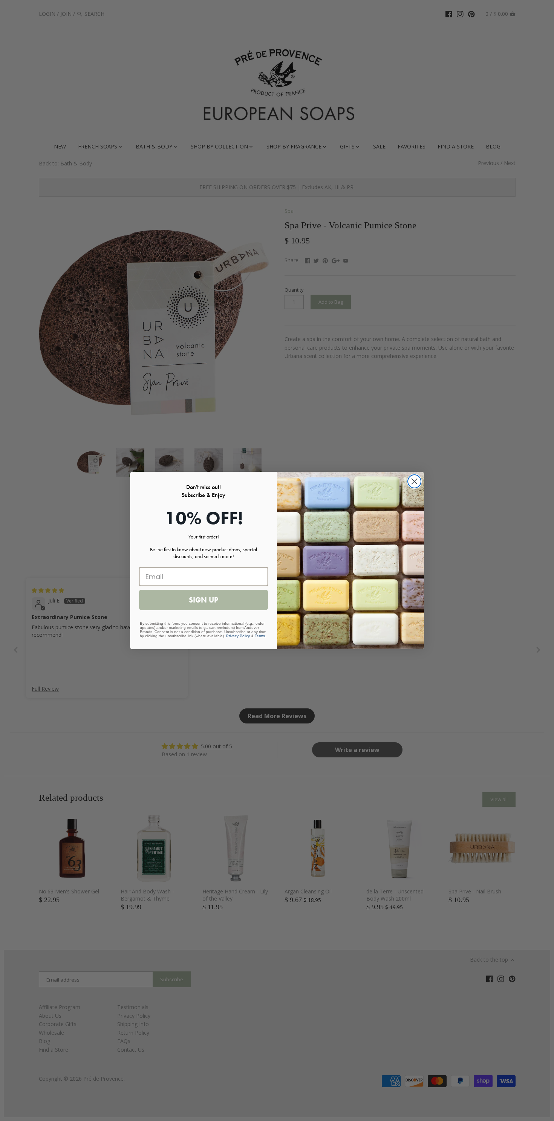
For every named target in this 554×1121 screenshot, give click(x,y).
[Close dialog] (414, 481)
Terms (260, 636)
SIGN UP (203, 600)
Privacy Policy (238, 636)
